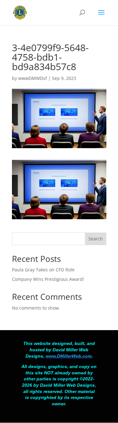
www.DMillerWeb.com (69, 356)
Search (95, 239)
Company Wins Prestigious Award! (48, 279)
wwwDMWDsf (32, 78)
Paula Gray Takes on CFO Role (43, 270)
